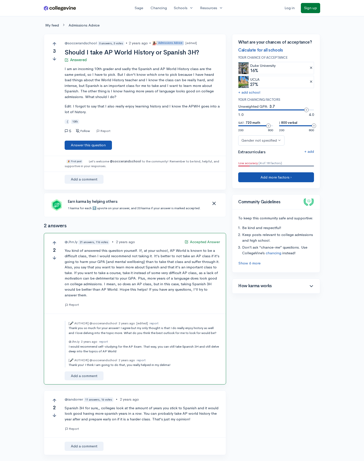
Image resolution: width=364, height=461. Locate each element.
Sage (139, 7)
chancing (273, 253)
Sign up (310, 7)
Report (105, 131)
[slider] (306, 110)
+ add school (249, 92)
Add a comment (84, 179)
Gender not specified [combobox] (259, 140)
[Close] (214, 203)
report (154, 323)
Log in (290, 7)
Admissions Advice (84, 25)
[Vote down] (54, 59)
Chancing (159, 7)
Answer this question (88, 145)
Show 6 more (249, 263)
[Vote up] (54, 44)
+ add (309, 151)
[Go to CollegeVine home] (60, 8)
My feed (52, 25)
